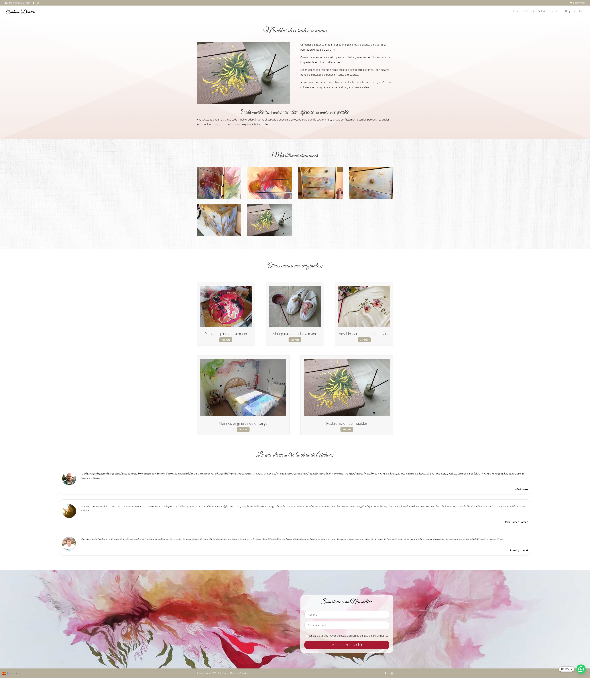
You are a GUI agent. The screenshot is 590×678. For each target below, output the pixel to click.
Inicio (516, 11)
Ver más (226, 339)
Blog (567, 11)
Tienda (554, 11)
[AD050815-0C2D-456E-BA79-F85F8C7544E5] (320, 197)
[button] (581, 669)
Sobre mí (528, 11)
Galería (542, 11)
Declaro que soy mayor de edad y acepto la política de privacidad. (347, 635)
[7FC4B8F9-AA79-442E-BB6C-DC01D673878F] (219, 197)
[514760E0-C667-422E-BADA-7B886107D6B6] (269, 197)
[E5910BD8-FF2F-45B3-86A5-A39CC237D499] (371, 197)
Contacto (579, 11)
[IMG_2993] (269, 235)
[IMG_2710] (219, 235)
